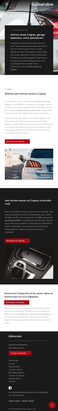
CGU (34, 409)
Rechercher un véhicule (16, 141)
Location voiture (15, 369)
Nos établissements (16, 348)
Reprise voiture (15, 378)
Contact (12, 381)
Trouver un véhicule (18, 353)
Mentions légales (27, 409)
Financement (14, 366)
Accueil (12, 363)
